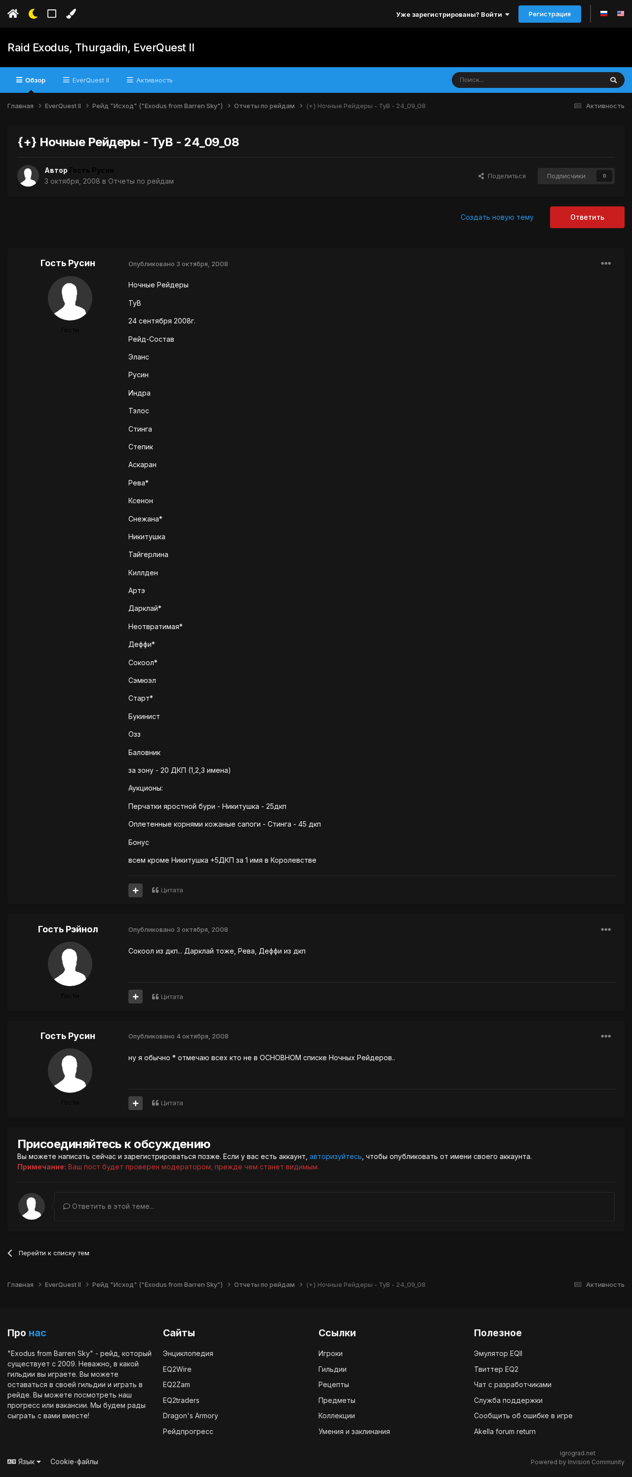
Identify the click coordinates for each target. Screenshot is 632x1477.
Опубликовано (178, 264)
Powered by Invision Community (578, 1462)
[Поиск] (613, 80)
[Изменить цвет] (71, 13)
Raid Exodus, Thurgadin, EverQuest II (100, 47)
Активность (153, 80)
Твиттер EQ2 (496, 1369)
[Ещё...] (606, 264)
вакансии (71, 1405)
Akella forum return (505, 1431)
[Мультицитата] (135, 890)
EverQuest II (90, 80)
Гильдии (332, 1369)
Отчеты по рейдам (141, 181)
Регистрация (550, 14)
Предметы (337, 1400)
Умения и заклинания (354, 1431)
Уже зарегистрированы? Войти (450, 14)
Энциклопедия (188, 1353)
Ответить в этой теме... (112, 1206)
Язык (26, 1461)
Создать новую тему (497, 217)
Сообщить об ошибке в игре (523, 1415)
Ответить (587, 217)
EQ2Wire (177, 1369)
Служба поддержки (508, 1400)
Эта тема (576, 79)
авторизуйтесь (336, 1156)
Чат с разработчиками (513, 1384)
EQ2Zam (176, 1384)
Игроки (330, 1353)
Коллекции (336, 1415)
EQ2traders (181, 1400)
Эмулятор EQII (498, 1353)
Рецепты (333, 1384)
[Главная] (13, 14)
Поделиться (505, 176)
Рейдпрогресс (188, 1431)
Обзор (34, 80)
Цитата (172, 890)
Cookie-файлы (74, 1461)
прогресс (23, 1405)
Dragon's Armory (190, 1415)
